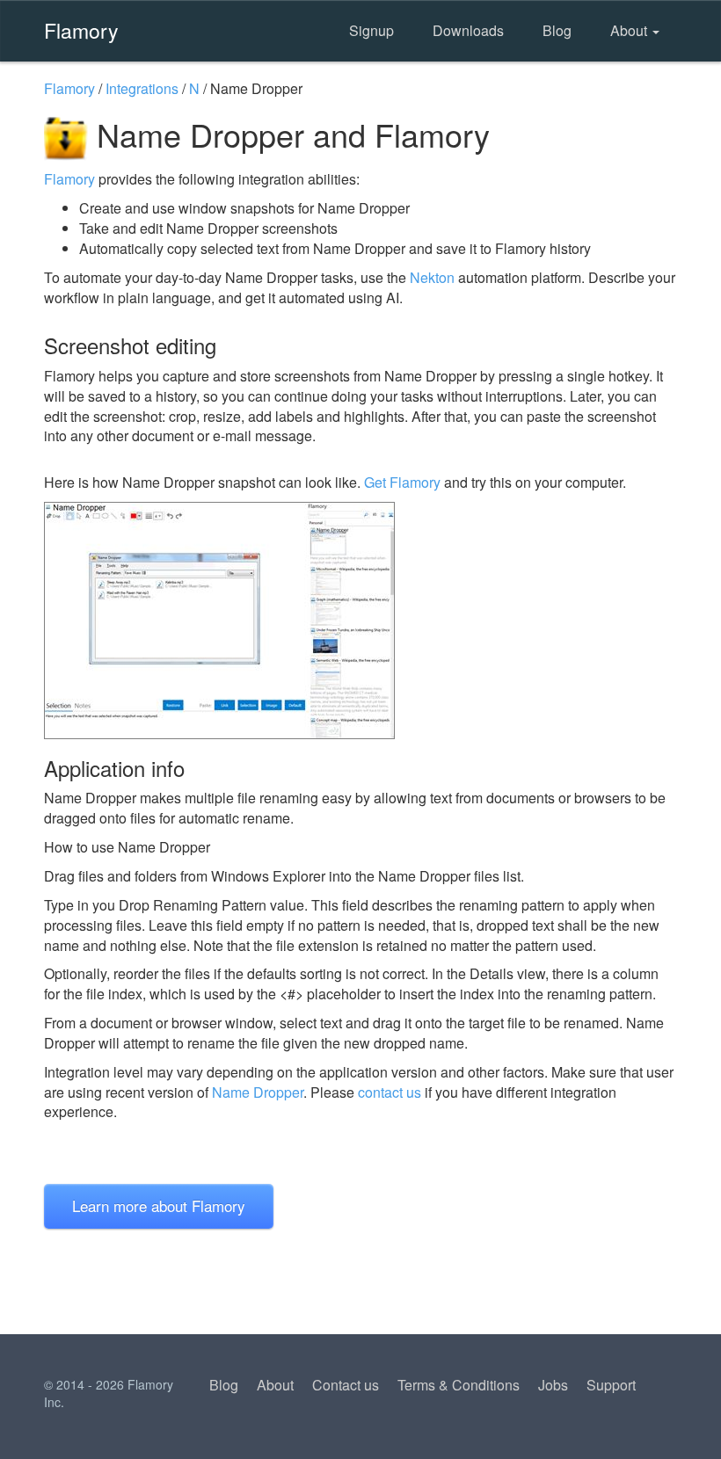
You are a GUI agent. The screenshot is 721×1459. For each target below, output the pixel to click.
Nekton (432, 277)
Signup (371, 30)
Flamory (81, 30)
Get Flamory (402, 482)
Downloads (468, 30)
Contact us (345, 1385)
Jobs (553, 1385)
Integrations (142, 88)
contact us (389, 1092)
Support (611, 1385)
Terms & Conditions (458, 1385)
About (630, 30)
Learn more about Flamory (158, 1205)
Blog (557, 30)
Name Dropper (257, 1092)
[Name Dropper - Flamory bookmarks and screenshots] (360, 620)
